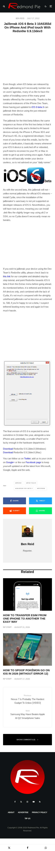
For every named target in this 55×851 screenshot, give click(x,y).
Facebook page (33, 462)
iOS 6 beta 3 (37, 107)
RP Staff (7, 627)
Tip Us (27, 818)
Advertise (23, 812)
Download (8, 448)
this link (7, 276)
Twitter (27, 458)
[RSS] (40, 802)
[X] (21, 802)
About (11, 812)
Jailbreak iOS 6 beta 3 (24, 488)
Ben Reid (20, 18)
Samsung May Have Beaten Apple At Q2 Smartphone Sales (27, 714)
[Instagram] (27, 802)
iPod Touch (31, 483)
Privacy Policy (39, 812)
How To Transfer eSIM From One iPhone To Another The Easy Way (24, 618)
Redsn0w (41, 488)
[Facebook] (15, 802)
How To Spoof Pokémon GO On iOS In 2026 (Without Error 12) (26, 672)
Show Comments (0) (25, 740)
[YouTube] (33, 802)
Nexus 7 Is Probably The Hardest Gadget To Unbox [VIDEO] (27, 699)
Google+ (10, 462)
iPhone (19, 483)
